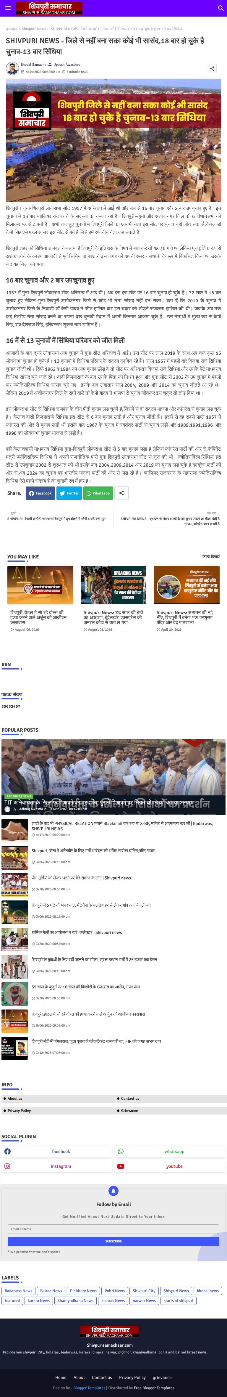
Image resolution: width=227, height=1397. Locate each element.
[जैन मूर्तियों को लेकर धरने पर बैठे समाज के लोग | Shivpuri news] (14, 885)
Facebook (44, 493)
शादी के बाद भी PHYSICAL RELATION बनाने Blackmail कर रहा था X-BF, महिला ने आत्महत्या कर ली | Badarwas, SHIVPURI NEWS (122, 826)
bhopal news (208, 1290)
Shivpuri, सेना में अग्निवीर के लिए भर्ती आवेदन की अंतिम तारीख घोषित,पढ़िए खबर (93, 850)
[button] (221, 8)
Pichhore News (83, 1290)
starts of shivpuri (178, 1300)
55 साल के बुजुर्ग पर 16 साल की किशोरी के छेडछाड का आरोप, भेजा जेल (86, 987)
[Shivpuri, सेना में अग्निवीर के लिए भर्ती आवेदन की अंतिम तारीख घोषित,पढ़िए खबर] (14, 858)
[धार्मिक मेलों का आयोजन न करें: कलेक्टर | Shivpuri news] (14, 939)
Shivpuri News (34, 29)
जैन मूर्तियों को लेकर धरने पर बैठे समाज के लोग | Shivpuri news (81, 878)
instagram (61, 1166)
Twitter (73, 493)
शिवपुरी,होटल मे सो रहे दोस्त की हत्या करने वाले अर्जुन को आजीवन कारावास (38, 617)
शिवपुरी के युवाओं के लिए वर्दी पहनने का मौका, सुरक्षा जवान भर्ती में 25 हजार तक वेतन (94, 959)
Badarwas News (18, 1290)
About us (15, 1098)
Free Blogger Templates (154, 1387)
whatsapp (174, 1151)
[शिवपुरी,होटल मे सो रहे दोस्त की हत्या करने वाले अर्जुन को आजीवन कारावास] (14, 1021)
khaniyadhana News (75, 1300)
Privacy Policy (19, 1110)
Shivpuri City (144, 1290)
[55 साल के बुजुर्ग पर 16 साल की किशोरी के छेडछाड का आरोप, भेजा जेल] (14, 994)
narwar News (144, 1300)
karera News (39, 1300)
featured (12, 1300)
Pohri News (115, 1290)
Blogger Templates (89, 1387)
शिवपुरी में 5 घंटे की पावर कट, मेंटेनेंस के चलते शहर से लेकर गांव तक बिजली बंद (91, 905)
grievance (162, 1377)
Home (61, 1377)
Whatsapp (101, 493)
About (79, 1377)
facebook (61, 1151)
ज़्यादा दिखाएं (211, 556)
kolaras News (113, 1300)
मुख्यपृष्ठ (11, 29)
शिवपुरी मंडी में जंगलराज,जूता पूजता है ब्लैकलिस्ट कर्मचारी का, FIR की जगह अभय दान (96, 1041)
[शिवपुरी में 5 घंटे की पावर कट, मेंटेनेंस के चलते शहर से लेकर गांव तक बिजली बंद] (14, 912)
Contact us (102, 1377)
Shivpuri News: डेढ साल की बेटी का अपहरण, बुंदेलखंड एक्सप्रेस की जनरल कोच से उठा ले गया (113, 617)
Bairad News (51, 1290)
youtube (174, 1166)
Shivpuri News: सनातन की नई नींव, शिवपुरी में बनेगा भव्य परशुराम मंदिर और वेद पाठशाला (185, 617)
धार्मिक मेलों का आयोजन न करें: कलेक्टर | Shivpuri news (77, 932)
